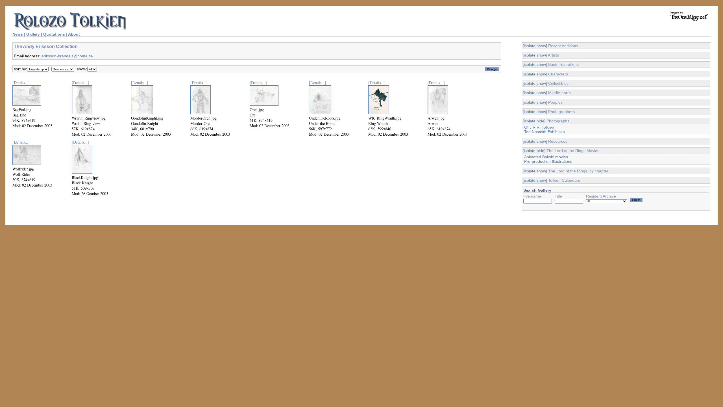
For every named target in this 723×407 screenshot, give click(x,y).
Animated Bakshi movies (546, 157)
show (541, 46)
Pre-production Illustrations (548, 161)
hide (540, 121)
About (74, 34)
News (17, 34)
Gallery (33, 34)
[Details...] (21, 82)
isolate (529, 46)
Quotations (54, 34)
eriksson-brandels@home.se (67, 56)
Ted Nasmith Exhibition (544, 131)
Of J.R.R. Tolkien (539, 127)
